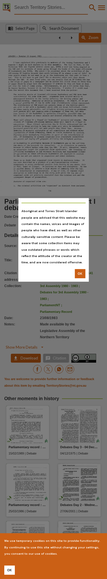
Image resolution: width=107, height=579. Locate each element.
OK (80, 273)
